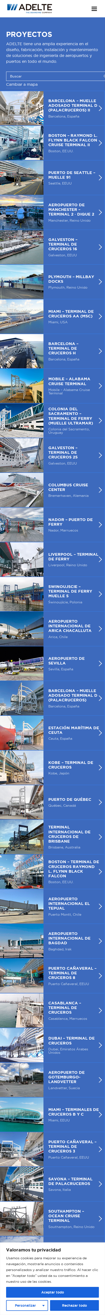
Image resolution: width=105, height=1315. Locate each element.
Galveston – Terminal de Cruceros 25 (52, 455)
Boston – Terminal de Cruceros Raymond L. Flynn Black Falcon (52, 872)
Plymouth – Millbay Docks (52, 282)
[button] (94, 9)
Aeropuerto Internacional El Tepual (52, 906)
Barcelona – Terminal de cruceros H (52, 351)
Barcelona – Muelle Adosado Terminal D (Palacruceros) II (52, 108)
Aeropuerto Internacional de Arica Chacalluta (52, 629)
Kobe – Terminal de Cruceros (52, 767)
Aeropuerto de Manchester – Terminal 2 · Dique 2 (52, 212)
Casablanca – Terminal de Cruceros (52, 1010)
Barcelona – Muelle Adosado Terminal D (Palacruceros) (52, 698)
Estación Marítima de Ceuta (52, 733)
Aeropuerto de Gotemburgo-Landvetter (52, 1080)
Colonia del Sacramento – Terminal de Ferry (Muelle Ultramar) (52, 420)
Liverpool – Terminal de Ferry (52, 559)
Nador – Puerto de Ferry (52, 525)
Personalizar (25, 1305)
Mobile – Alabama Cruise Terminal (52, 386)
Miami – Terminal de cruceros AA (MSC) (52, 316)
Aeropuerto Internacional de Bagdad (52, 941)
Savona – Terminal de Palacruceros (52, 1184)
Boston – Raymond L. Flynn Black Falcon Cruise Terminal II (52, 143)
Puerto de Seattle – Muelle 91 (52, 178)
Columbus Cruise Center (52, 490)
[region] (52, 1278)
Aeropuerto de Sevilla (52, 663)
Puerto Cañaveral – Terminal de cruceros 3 (52, 1149)
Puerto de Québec (52, 802)
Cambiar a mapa (22, 84)
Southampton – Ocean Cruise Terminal (52, 1219)
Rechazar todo (74, 1305)
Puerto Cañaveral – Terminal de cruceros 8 (52, 976)
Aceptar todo (52, 1292)
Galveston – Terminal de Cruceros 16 (52, 247)
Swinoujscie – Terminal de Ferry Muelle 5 (52, 594)
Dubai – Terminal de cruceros (52, 1045)
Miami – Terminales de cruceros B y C (52, 1115)
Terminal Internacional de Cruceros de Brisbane (52, 837)
